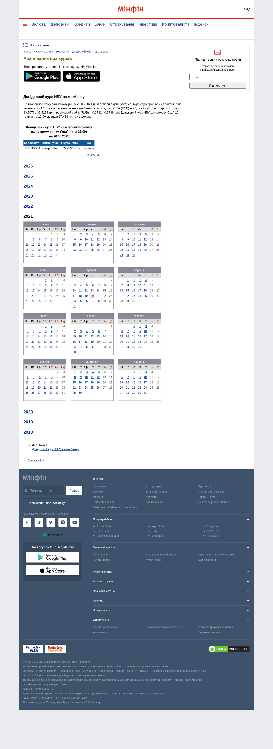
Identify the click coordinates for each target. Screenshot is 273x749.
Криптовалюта (175, 24)
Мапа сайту (36, 460)
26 (32, 255)
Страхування (122, 24)
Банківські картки (156, 491)
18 (26, 249)
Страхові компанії (209, 632)
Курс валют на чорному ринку (216, 554)
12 (32, 244)
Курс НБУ (98, 491)
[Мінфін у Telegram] (39, 522)
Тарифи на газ (206, 496)
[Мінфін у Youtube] (74, 522)
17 (86, 244)
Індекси (201, 24)
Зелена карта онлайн (106, 627)
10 (86, 239)
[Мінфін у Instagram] (62, 522)
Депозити (59, 24)
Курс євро (204, 486)
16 (80, 244)
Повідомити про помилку (46, 503)
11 (27, 244)
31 (133, 255)
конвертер (93, 154)
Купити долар (101, 559)
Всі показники (39, 45)
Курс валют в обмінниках (161, 554)
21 (45, 249)
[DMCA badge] (229, 649)
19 (32, 249)
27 (39, 255)
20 (39, 249)
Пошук (74, 490)
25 (26, 255)
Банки (99, 24)
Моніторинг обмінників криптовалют (115, 507)
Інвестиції (148, 24)
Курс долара (153, 486)
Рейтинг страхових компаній (215, 627)
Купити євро (153, 559)
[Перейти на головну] (136, 9)
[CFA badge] (77, 649)
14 (45, 244)
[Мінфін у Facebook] (27, 522)
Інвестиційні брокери (211, 491)
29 (50, 255)
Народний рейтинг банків (213, 502)
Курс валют (100, 486)
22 (50, 249)
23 (80, 249)
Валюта (38, 24)
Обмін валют (101, 554)
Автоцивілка (100, 632)
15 (50, 244)
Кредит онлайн (155, 502)
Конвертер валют (103, 502)
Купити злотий (207, 559)
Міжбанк (98, 496)
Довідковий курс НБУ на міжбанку (55, 449)
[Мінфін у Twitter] (50, 522)
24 (86, 249)
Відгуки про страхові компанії (164, 627)
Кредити (81, 24)
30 (127, 255)
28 (45, 255)
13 (39, 244)
